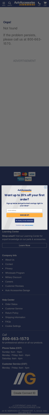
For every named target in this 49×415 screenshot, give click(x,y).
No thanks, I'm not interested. (24, 221)
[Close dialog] (45, 187)
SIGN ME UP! (24, 215)
